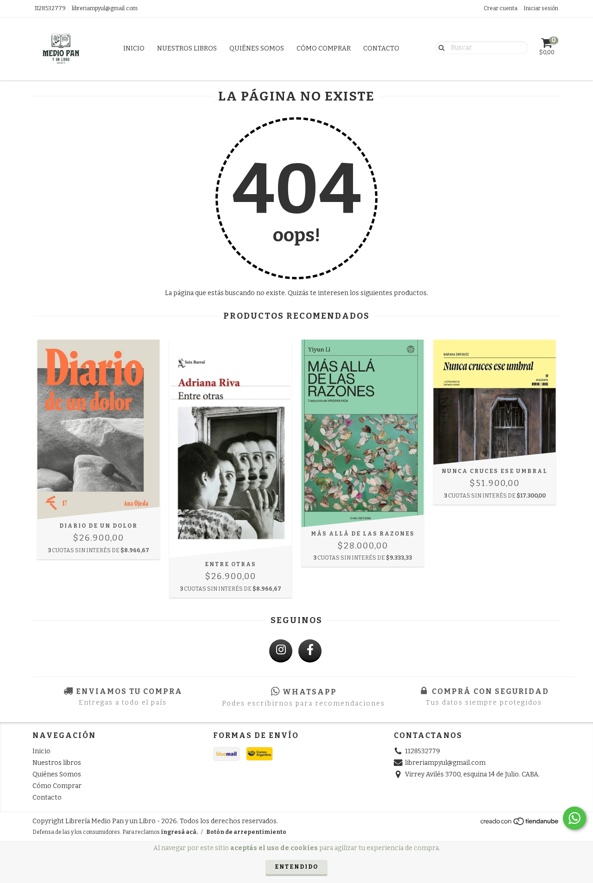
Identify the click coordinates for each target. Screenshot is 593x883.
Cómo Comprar (323, 48)
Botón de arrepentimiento (246, 832)
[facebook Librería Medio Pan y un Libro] (310, 650)
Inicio (134, 48)
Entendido (296, 867)
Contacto (381, 48)
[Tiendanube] (520, 823)
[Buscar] (439, 47)
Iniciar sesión (541, 8)
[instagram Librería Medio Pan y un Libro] (280, 650)
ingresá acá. (179, 832)
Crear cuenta (500, 8)
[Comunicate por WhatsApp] (574, 818)
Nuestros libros (187, 48)
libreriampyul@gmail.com (105, 8)
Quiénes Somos (256, 48)
